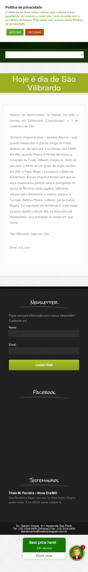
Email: (13, 344)
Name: (13, 327)
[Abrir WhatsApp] (10, 561)
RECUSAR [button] (34, 32)
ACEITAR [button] (15, 32)
